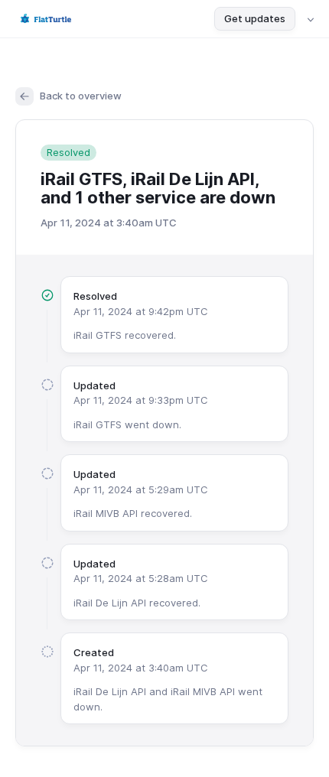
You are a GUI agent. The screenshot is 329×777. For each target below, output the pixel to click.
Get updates (254, 18)
